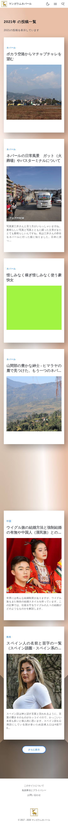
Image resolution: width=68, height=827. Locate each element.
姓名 (8, 637)
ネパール (11, 48)
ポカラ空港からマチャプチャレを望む (34, 56)
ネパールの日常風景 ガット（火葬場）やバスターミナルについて (34, 158)
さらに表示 (34, 749)
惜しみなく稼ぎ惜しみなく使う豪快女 (34, 277)
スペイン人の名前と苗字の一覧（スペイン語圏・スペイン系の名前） (34, 648)
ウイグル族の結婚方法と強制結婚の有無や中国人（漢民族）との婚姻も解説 (34, 532)
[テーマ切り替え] (48, 4)
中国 (8, 521)
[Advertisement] (34, 477)
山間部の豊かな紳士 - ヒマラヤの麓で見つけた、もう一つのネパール (34, 370)
